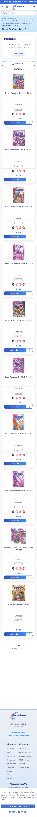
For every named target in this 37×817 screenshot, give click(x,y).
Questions (11, 756)
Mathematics (12, 19)
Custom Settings (18, 812)
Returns (10, 771)
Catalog (22, 763)
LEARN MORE (32, 2)
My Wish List (11, 778)
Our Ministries (24, 767)
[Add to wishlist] (29, 123)
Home (4, 19)
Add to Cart (14, 123)
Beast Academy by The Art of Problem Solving (17, 23)
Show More (18, 53)
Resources (11, 760)
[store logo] (18, 7)
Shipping (10, 767)
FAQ (8, 752)
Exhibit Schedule (25, 752)
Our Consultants (25, 756)
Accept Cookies (18, 806)
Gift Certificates (24, 760)
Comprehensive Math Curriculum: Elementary (16, 21)
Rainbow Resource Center (18, 716)
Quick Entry (11, 763)
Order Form (11, 775)
